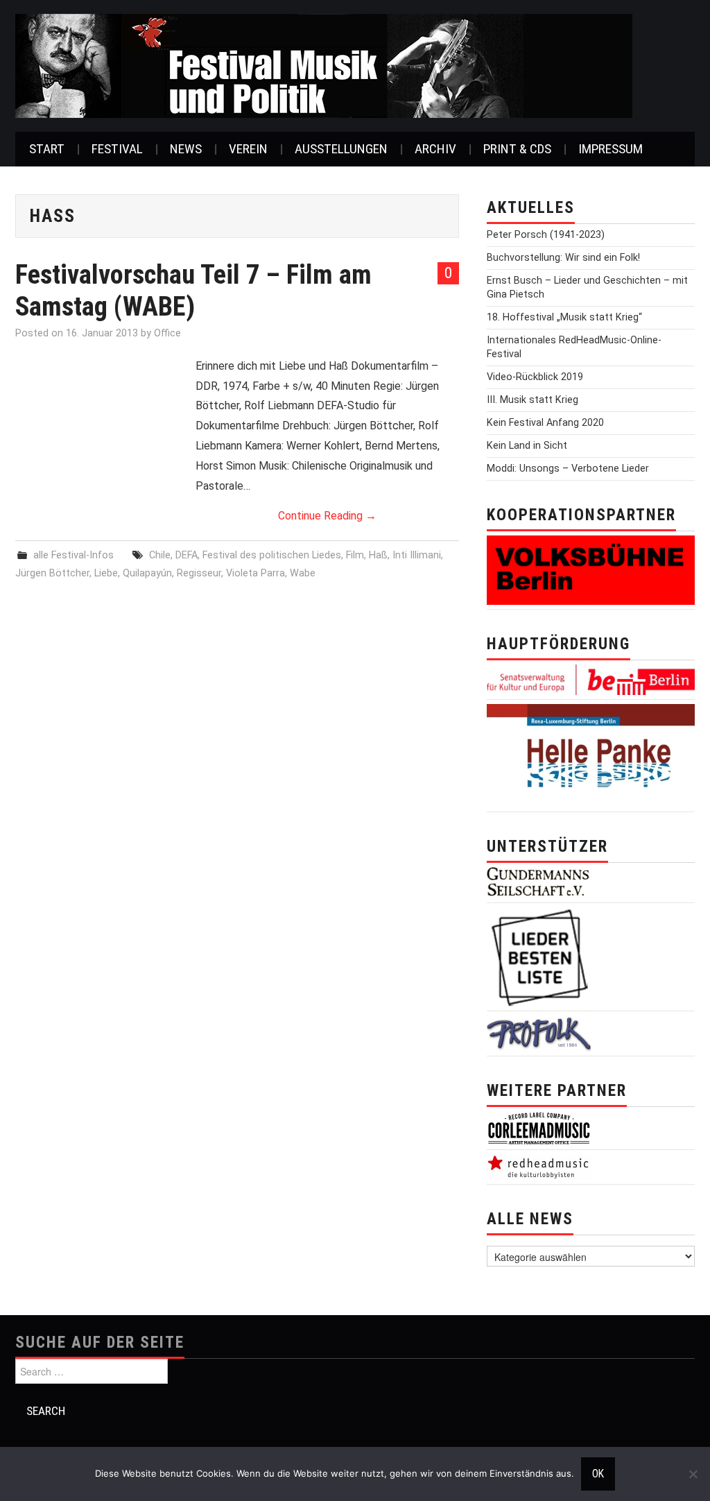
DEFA (186, 555)
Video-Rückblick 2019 (535, 377)
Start (46, 149)
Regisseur (199, 573)
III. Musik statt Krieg (532, 400)
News (186, 149)
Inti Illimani (416, 555)
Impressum (610, 149)
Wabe (302, 573)
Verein (248, 149)
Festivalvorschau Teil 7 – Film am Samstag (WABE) (193, 290)
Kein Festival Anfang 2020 (545, 423)
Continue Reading (327, 515)
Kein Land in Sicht (527, 446)
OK (598, 1474)
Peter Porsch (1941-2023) (546, 235)
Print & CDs (517, 149)
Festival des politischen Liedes (271, 555)
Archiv (435, 149)
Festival (117, 149)
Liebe (106, 573)
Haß (378, 555)
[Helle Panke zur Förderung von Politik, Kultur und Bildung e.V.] (591, 755)
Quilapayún (147, 573)
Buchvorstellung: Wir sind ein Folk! (563, 258)
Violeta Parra (255, 573)
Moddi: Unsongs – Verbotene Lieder (568, 468)
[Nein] (693, 1474)
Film (355, 555)
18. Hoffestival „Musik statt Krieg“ (564, 317)
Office (167, 333)
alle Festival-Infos (73, 555)
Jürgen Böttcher (52, 573)
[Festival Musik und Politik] (323, 64)
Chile (160, 555)
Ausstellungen (341, 149)
